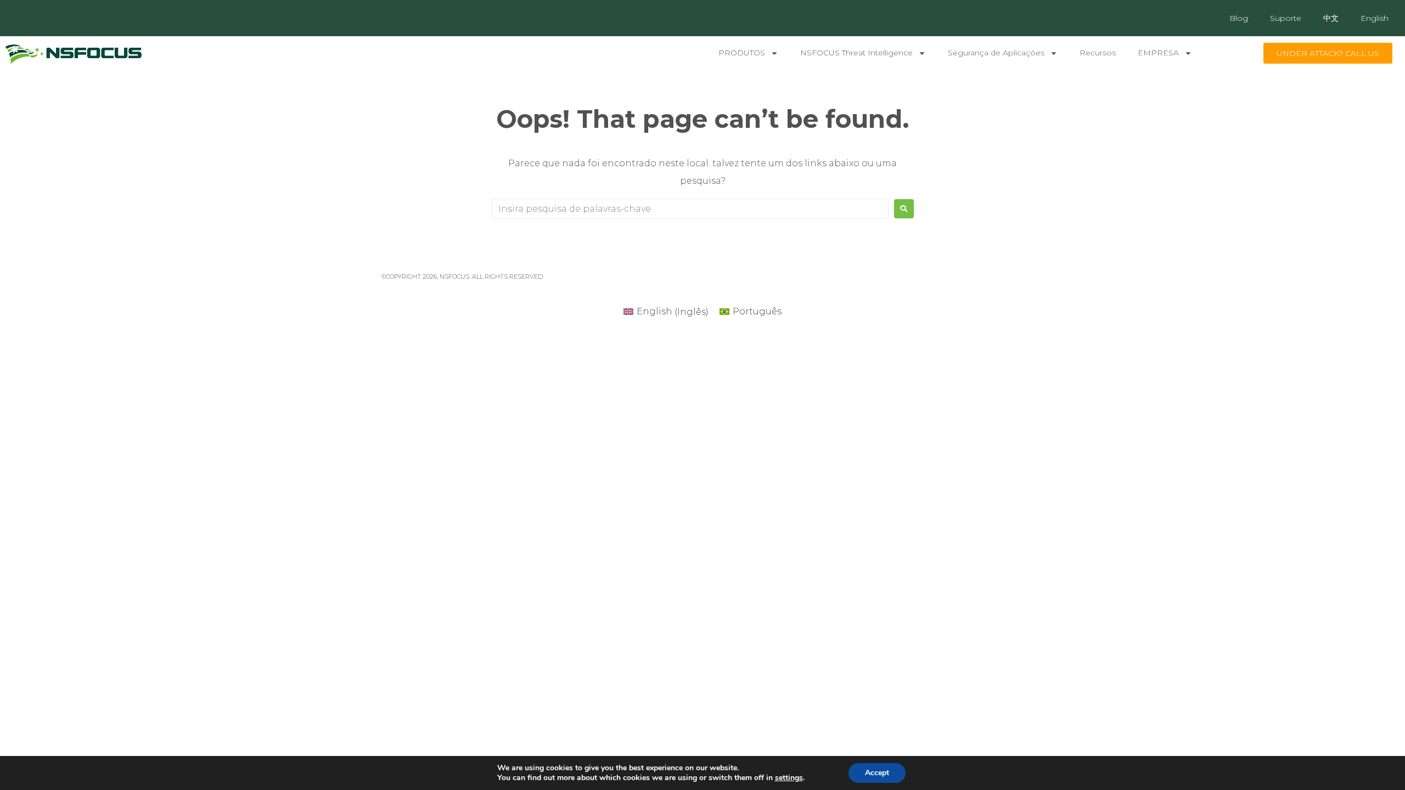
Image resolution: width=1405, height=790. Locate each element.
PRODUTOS (741, 53)
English (1375, 18)
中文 (1331, 18)
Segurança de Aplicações (996, 53)
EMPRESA (1158, 53)
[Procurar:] (690, 209)
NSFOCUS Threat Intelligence (856, 53)
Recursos (1098, 53)
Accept (877, 773)
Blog (1238, 18)
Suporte (1285, 18)
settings (789, 778)
